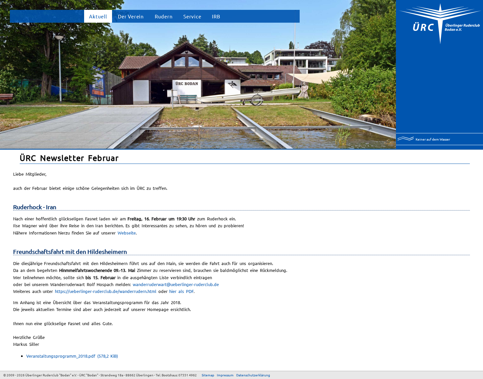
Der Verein (131, 16)
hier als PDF (181, 291)
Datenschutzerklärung (253, 374)
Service (192, 16)
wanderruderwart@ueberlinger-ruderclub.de (176, 284)
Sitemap (208, 374)
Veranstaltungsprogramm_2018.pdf (72, 356)
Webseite (127, 232)
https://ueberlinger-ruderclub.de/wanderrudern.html (105, 291)
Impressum (225, 374)
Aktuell (98, 16)
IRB (216, 16)
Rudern (163, 16)
